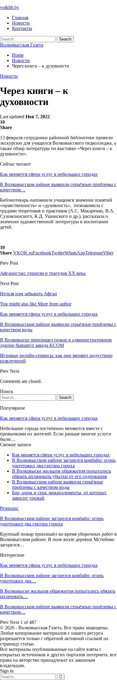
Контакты (22, 28)
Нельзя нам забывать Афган (28, 293)
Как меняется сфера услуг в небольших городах (49, 174)
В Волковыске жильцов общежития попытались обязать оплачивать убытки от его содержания (61, 473)
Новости (21, 23)
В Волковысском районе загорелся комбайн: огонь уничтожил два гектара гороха (64, 463)
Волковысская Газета (21, 44)
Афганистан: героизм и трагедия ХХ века (43, 273)
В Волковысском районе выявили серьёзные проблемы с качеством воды (57, 484)
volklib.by (9, 7)
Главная (20, 17)
